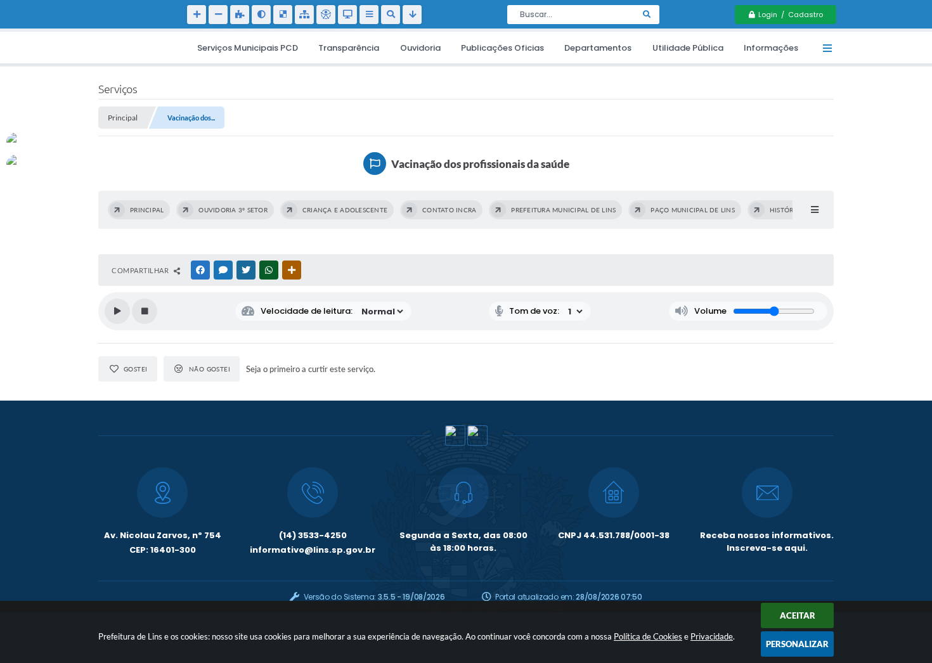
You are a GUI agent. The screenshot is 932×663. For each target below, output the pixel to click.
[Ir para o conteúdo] (347, 14)
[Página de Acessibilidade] (325, 14)
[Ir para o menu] (369, 14)
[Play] (117, 311)
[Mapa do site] (304, 14)
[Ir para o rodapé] (412, 14)
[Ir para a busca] (390, 14)
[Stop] (144, 311)
